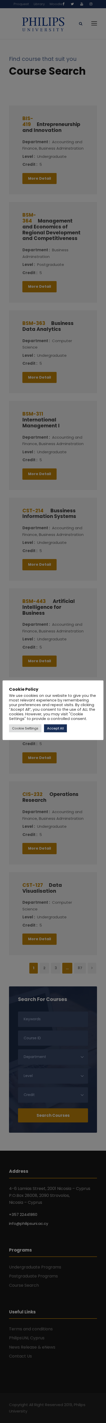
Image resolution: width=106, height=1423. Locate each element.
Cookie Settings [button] (25, 728)
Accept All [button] (55, 728)
